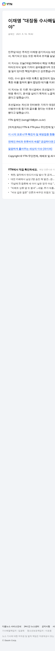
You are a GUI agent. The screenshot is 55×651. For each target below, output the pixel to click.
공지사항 (46, 626)
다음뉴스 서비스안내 (11, 626)
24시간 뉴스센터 (31, 626)
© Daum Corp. (9, 640)
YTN (9, 4)
